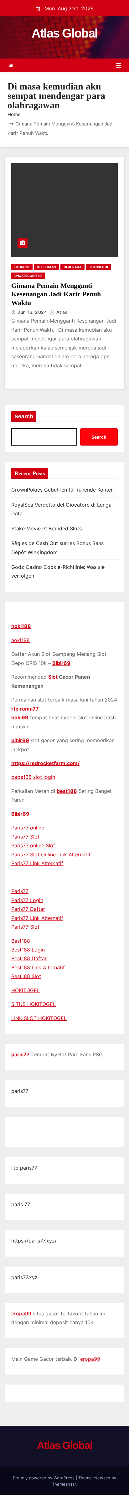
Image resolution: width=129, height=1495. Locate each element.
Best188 (20, 941)
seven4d (21, 1127)
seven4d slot (78, 1127)
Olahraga (72, 267)
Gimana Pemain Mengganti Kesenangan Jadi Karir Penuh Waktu (56, 294)
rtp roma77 (25, 709)
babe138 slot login (33, 777)
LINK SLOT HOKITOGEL (39, 1018)
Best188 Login (28, 949)
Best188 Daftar (29, 958)
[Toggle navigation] (118, 65)
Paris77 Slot (25, 837)
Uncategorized (28, 276)
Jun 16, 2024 (32, 312)
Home (14, 114)
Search (23, 416)
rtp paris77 (24, 1168)
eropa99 (22, 1313)
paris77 (20, 1054)
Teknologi (98, 267)
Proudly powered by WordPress (44, 1477)
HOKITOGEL (25, 990)
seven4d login (49, 1136)
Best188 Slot (26, 976)
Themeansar (64, 1484)
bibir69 (20, 740)
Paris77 (19, 891)
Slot (53, 677)
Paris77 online (28, 827)
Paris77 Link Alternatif (37, 863)
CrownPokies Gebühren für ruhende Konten (62, 490)
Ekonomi (21, 267)
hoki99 (19, 717)
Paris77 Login (27, 900)
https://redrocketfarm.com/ (45, 763)
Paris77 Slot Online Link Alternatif (50, 854)
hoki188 (21, 626)
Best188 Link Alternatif (38, 967)
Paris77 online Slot (34, 845)
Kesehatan (46, 267)
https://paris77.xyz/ (34, 1240)
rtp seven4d (47, 1127)
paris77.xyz (24, 1277)
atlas (61, 312)
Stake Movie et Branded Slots (46, 528)
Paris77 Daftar (28, 909)
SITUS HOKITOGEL (33, 1004)
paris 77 (20, 1204)
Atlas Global (65, 33)
